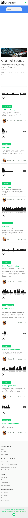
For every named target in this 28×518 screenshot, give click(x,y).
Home (2, 449)
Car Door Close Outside (11, 350)
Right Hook (6, 187)
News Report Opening (10, 266)
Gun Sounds (4, 492)
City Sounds (4, 477)
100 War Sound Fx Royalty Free (9, 464)
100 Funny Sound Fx (6, 461)
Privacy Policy (23, 511)
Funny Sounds (5, 497)
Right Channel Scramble (11, 423)
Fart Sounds (4, 479)
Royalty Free (4, 454)
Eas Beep (5, 226)
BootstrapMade (11, 511)
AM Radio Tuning (8, 110)
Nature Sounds (5, 469)
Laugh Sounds (5, 500)
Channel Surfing (8, 308)
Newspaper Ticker (9, 386)
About (17, 511)
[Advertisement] (14, 28)
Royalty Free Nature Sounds (8, 467)
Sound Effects (4, 451)
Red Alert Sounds (5, 485)
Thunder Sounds (5, 482)
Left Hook (6, 148)
